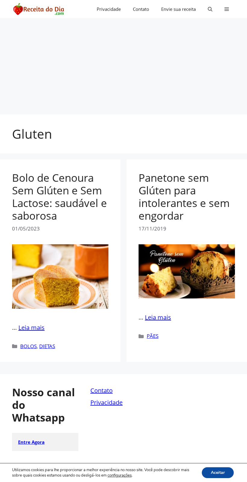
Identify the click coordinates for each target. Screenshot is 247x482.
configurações (120, 475)
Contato (141, 9)
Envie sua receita (178, 9)
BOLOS (28, 346)
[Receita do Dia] (38, 9)
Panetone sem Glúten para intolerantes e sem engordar (184, 197)
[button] (210, 9)
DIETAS (47, 346)
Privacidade (109, 9)
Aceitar (218, 472)
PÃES (152, 335)
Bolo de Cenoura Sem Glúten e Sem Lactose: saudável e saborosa (59, 197)
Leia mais (31, 327)
